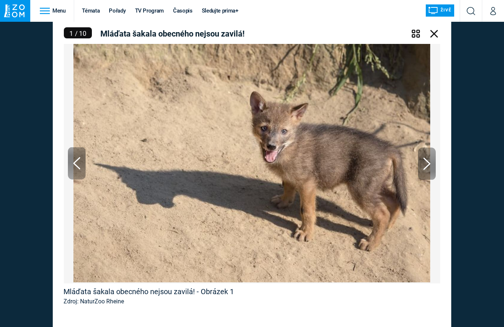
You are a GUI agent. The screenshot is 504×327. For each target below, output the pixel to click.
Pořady (117, 10)
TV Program (149, 10)
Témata (91, 10)
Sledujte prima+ (220, 10)
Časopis (183, 10)
